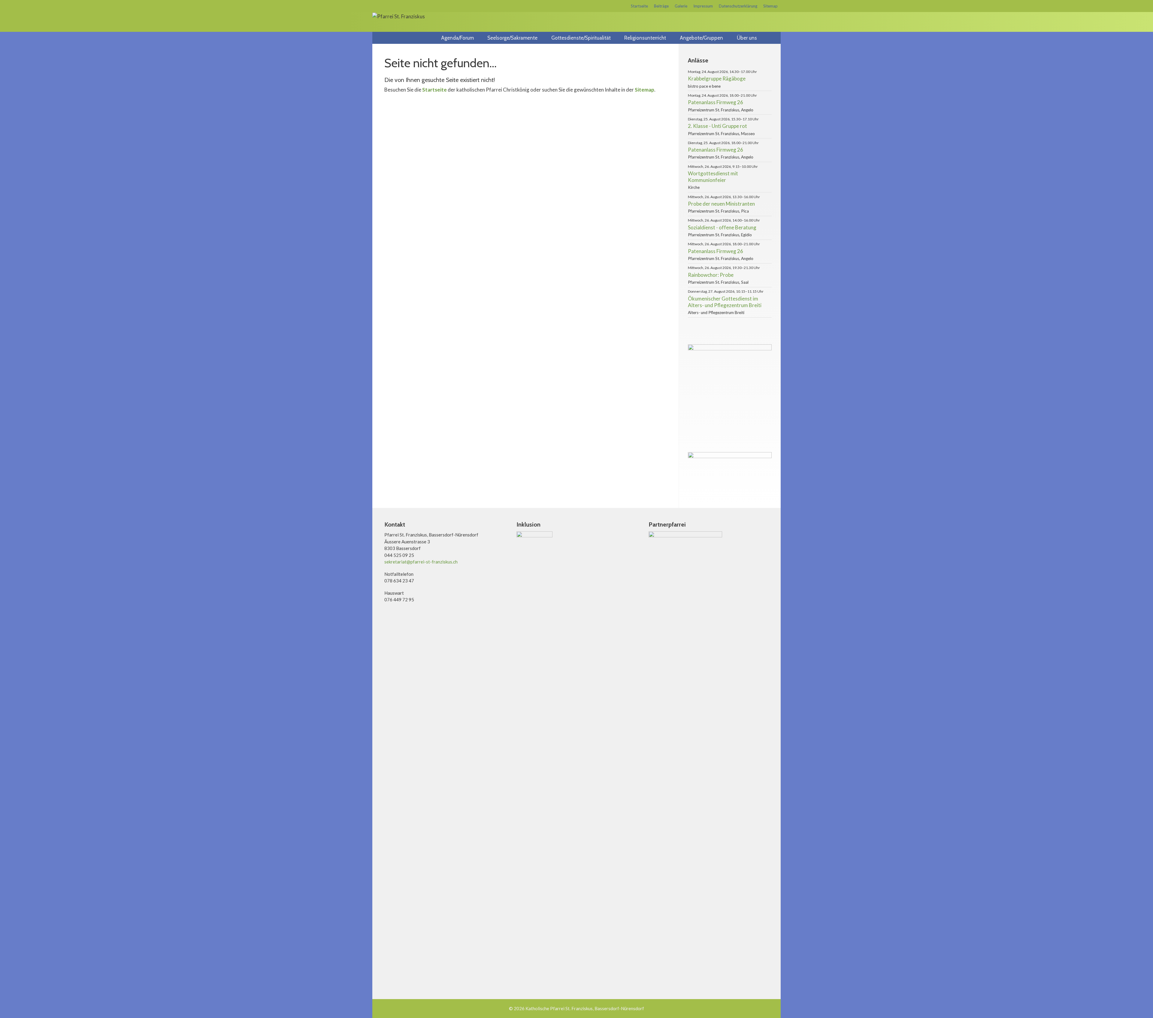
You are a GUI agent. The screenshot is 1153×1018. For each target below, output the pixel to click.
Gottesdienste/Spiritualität (581, 38)
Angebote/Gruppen (701, 38)
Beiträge (661, 6)
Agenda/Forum (457, 38)
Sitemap (770, 6)
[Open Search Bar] (774, 38)
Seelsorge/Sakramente (512, 38)
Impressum (703, 6)
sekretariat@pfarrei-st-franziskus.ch (421, 561)
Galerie (681, 6)
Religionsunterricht (645, 38)
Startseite (639, 6)
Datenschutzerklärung (738, 6)
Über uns (747, 38)
